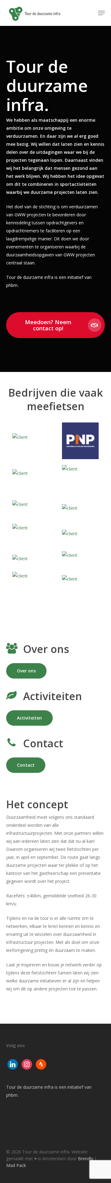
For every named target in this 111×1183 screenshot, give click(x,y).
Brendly (85, 1158)
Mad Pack (16, 1165)
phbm (12, 1095)
